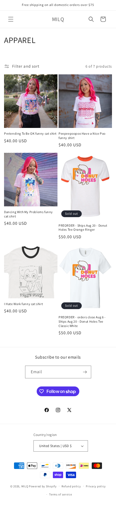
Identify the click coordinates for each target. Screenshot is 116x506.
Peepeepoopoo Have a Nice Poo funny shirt (82, 135)
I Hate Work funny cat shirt (23, 304)
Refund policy (71, 486)
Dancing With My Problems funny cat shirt (28, 214)
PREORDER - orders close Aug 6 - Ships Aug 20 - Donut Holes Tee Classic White (82, 321)
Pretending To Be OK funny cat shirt (30, 133)
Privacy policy (96, 486)
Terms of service (60, 494)
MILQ (24, 486)
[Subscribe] (85, 372)
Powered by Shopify (43, 486)
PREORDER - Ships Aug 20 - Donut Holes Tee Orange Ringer (83, 227)
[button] (11, 19)
